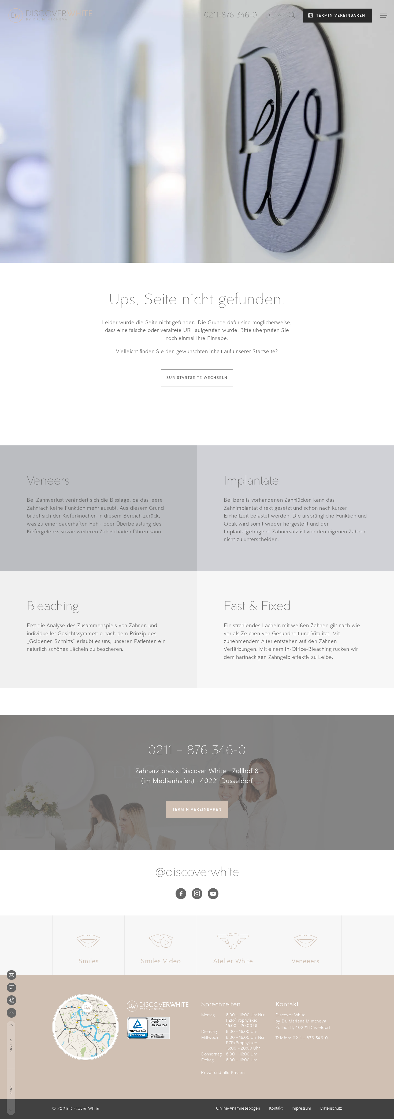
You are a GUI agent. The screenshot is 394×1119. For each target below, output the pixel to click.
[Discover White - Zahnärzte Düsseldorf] (50, 15)
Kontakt (276, 1108)
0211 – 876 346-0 (197, 751)
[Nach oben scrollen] (11, 1013)
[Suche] (292, 15)
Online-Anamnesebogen (238, 1108)
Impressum (301, 1108)
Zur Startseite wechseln (197, 377)
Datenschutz (331, 1108)
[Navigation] (383, 15)
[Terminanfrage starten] (11, 987)
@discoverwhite (197, 872)
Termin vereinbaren (340, 15)
